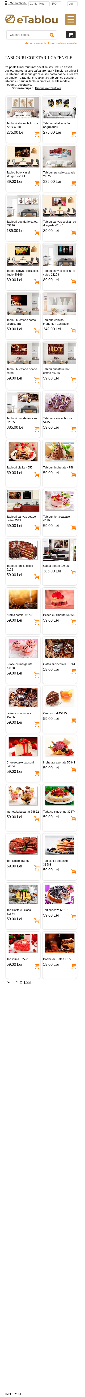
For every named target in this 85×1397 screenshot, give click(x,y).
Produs (39, 88)
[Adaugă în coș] (36, 133)
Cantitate (55, 88)
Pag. (8, 982)
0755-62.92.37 (17, 3)
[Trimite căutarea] (51, 35)
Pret (47, 88)
